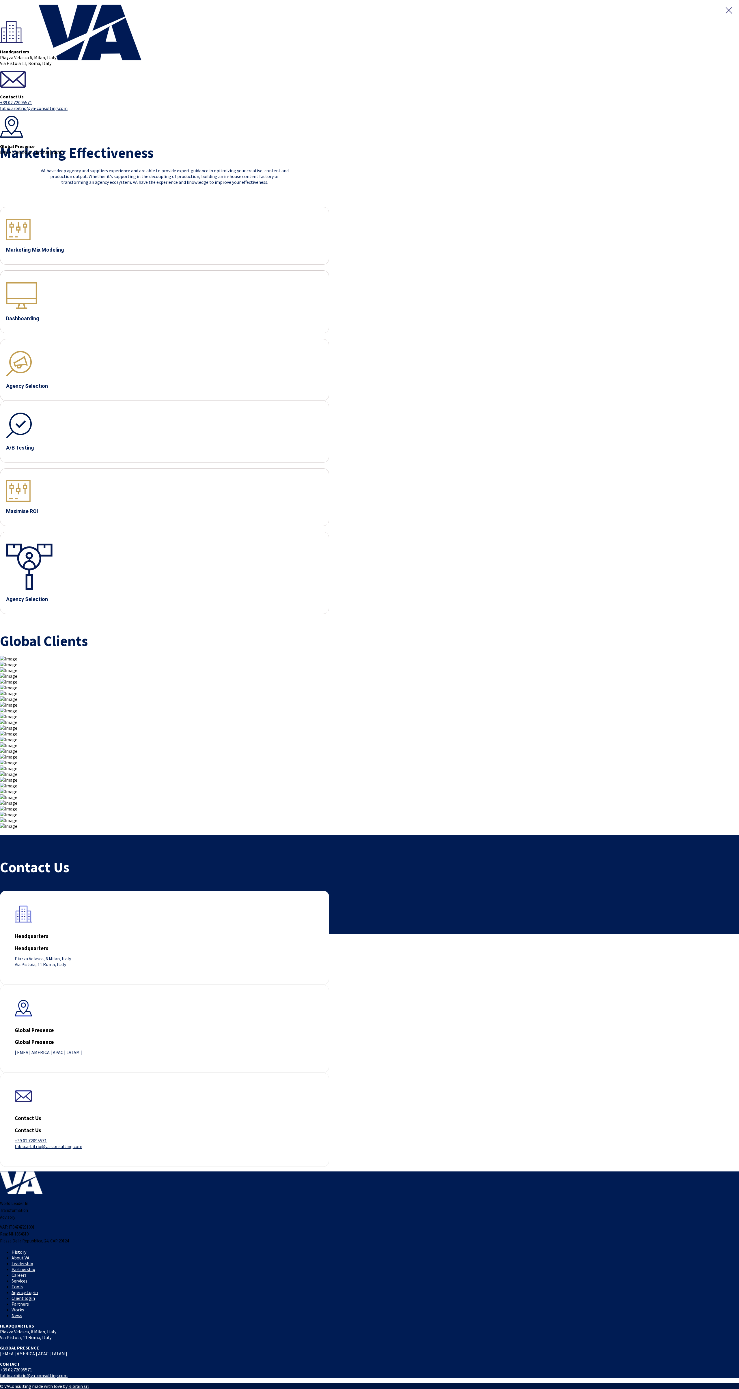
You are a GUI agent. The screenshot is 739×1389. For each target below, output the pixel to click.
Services (19, 1281)
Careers (19, 1275)
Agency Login (25, 1292)
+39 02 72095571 (16, 102)
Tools (17, 1286)
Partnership (23, 1269)
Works (18, 1310)
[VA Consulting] (17, 18)
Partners (20, 1304)
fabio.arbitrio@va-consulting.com (34, 108)
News (17, 1315)
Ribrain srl (78, 1386)
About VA (20, 1258)
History (19, 1252)
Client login (23, 1298)
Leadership (22, 1263)
